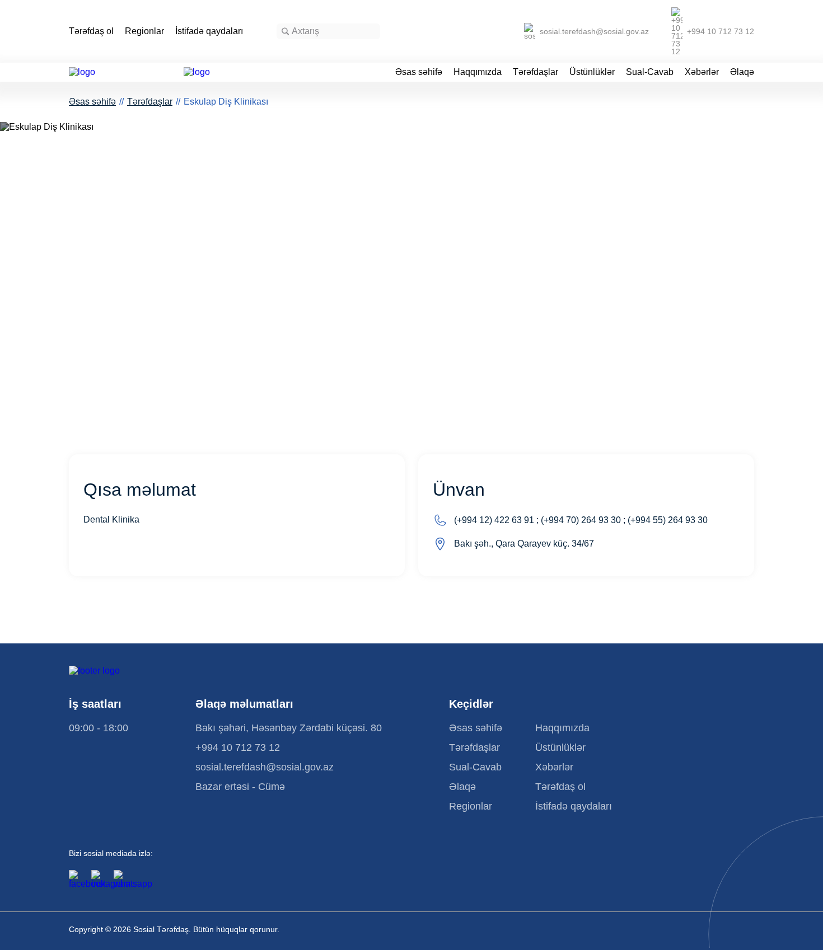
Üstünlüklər (592, 72)
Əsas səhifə (418, 72)
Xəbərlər (702, 72)
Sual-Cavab (650, 72)
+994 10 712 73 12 (720, 31)
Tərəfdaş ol (91, 31)
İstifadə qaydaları (209, 31)
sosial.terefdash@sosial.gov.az (594, 31)
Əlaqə (742, 72)
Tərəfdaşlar (535, 72)
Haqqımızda (477, 72)
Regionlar (144, 31)
